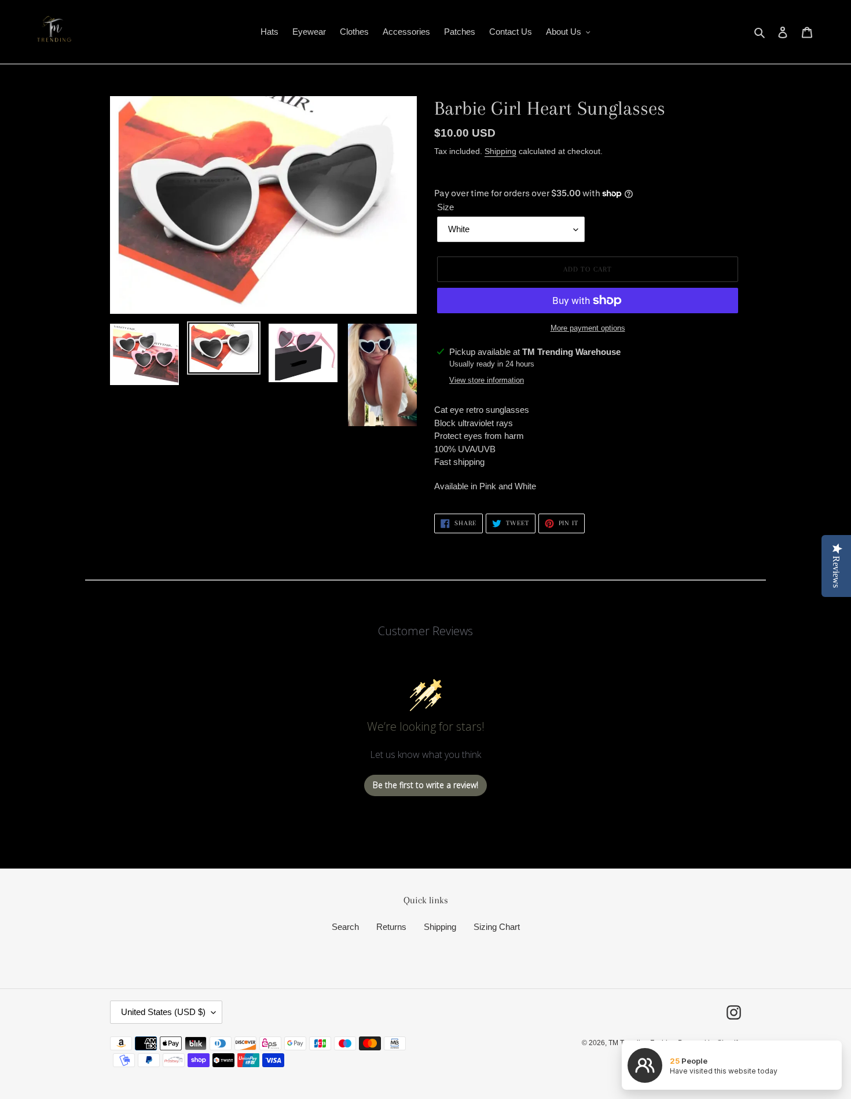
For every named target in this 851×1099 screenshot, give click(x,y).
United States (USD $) (163, 1012)
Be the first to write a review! (425, 784)
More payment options (588, 328)
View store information (486, 380)
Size (445, 207)
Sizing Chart (497, 927)
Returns (391, 927)
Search (345, 927)
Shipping (500, 151)
